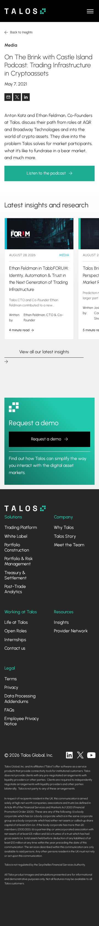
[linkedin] (69, 755)
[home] (25, 11)
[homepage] (25, 508)
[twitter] (80, 755)
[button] (90, 11)
